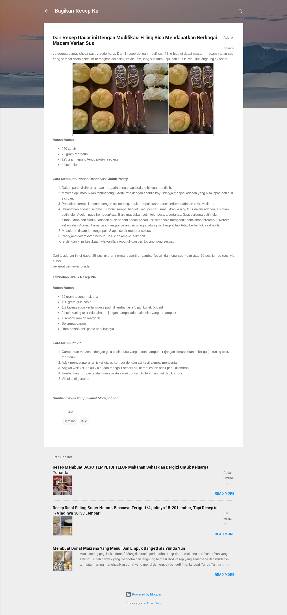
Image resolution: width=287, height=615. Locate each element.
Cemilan (70, 421)
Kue (84, 421)
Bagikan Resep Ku (76, 11)
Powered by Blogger (146, 594)
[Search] (240, 12)
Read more (224, 493)
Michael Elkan (153, 603)
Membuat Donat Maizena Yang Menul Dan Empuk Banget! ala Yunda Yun (119, 548)
